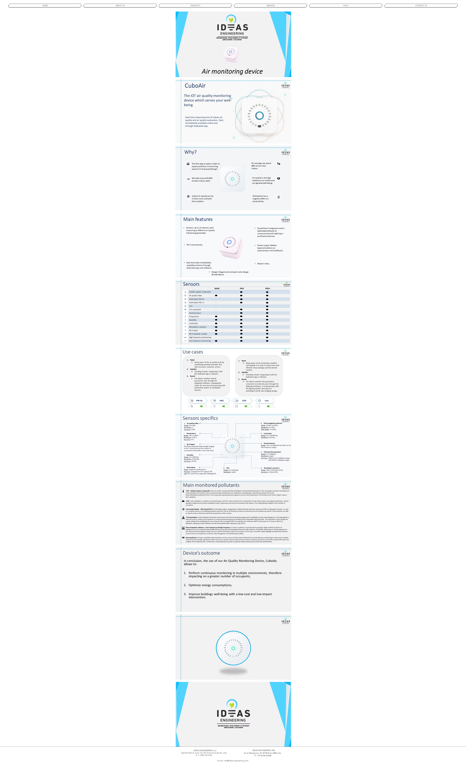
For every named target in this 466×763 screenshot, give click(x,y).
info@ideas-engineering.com (236, 760)
